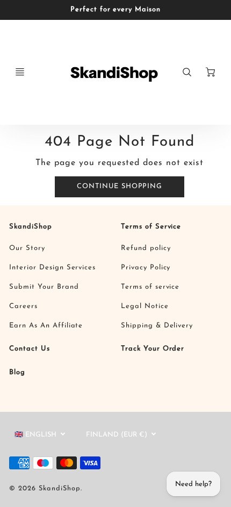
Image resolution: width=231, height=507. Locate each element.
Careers (23, 306)
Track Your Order (152, 348)
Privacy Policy (145, 267)
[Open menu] (20, 72)
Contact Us (29, 348)
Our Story (27, 248)
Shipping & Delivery (157, 325)
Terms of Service (151, 226)
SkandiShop (30, 226)
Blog (17, 372)
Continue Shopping (119, 186)
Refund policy (145, 248)
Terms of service (150, 286)
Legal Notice (145, 306)
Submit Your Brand (43, 286)
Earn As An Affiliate (46, 325)
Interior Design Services (52, 267)
